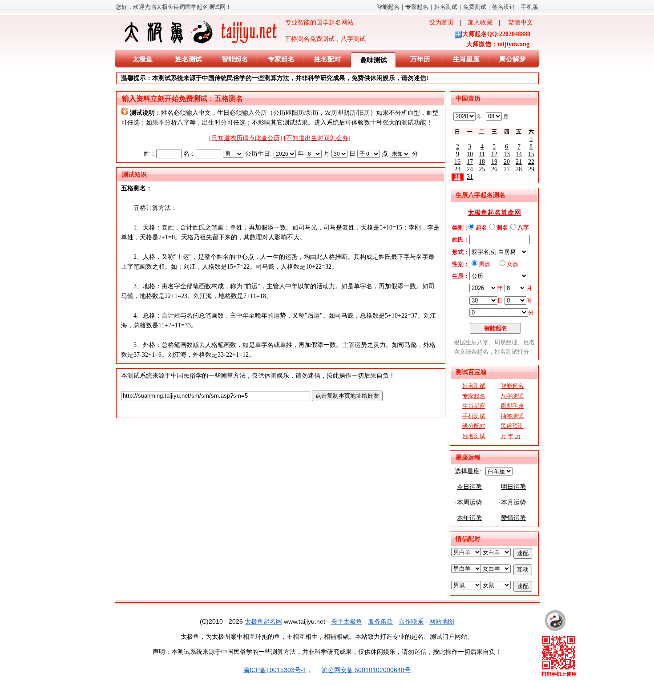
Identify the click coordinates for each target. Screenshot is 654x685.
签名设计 (503, 7)
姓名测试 (445, 7)
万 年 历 (511, 436)
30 (457, 176)
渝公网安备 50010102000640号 (366, 669)
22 (531, 161)
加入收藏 (480, 22)
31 (470, 176)
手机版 (529, 7)
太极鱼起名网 (263, 621)
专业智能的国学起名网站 (316, 22)
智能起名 (388, 7)
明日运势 (513, 487)
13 (507, 154)
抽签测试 (512, 416)
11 (482, 154)
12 (494, 154)
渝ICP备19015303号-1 (275, 669)
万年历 (420, 59)
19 (494, 161)
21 (519, 161)
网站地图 (441, 621)
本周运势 (469, 502)
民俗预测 (512, 426)
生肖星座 (466, 59)
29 (531, 169)
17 (470, 161)
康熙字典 (512, 406)
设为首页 (441, 22)
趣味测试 (373, 60)
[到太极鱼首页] (555, 620)
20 (507, 161)
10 (470, 154)
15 (531, 154)
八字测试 (512, 396)
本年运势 (469, 518)
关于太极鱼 (346, 621)
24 (470, 169)
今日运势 (469, 487)
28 (519, 169)
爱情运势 (513, 518)
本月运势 (513, 502)
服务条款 (380, 621)
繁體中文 (520, 22)
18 (482, 161)
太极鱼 (143, 59)
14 (519, 154)
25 (482, 169)
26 (494, 169)
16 (457, 161)
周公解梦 (512, 59)
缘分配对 (473, 426)
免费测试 (474, 7)
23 (457, 169)
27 (507, 169)
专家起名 (416, 7)
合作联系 (411, 621)
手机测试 (473, 416)
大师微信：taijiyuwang (497, 44)
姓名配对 (327, 59)
